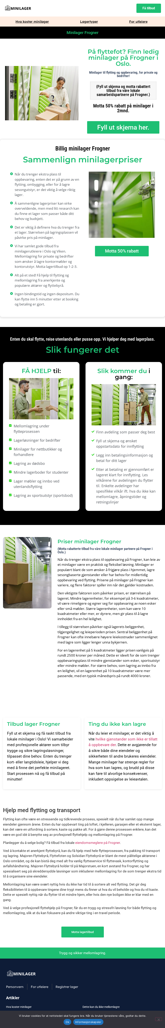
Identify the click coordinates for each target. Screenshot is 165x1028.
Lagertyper (89, 22)
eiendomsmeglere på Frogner (97, 843)
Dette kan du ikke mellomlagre (101, 1006)
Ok (67, 1022)
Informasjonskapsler (88, 1022)
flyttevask (113, 861)
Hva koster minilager (32, 22)
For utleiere (138, 22)
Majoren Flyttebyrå (45, 866)
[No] (158, 1019)
